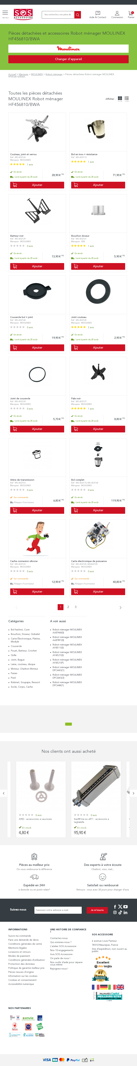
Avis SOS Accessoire (61, 954)
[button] (3, 793)
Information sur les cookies (22, 976)
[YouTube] (125, 909)
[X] (120, 909)
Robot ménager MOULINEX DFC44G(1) (67, 669)
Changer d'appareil (68, 59)
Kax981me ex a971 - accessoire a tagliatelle (36, 820)
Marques (23, 74)
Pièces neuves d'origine (21, 972)
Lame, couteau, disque (23, 664)
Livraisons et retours (19, 952)
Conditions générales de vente (25, 944)
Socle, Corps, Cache (22, 687)
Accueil (12, 74)
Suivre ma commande (19, 936)
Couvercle (16, 646)
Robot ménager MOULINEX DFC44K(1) (67, 684)
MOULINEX (37, 74)
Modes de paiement (19, 956)
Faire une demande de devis (23, 940)
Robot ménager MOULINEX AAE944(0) (67, 631)
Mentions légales (17, 948)
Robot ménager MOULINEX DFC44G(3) (67, 676)
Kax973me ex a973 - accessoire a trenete (95, 819)
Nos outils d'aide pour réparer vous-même (66, 963)
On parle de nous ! (60, 958)
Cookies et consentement (22, 980)
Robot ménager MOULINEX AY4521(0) (67, 654)
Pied (13, 678)
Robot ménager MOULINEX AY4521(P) (67, 661)
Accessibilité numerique (21, 984)
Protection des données (21, 964)
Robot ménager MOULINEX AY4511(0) (67, 646)
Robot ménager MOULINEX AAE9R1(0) (67, 638)
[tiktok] (120, 915)
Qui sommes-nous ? (61, 942)
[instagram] (115, 915)
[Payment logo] (68, 1060)
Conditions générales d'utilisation (26, 960)
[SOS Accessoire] (23, 15)
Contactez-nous (59, 938)
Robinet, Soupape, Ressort (25, 682)
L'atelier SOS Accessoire (63, 946)
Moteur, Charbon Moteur (24, 669)
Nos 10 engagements (61, 950)
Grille (13, 655)
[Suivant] (119, 608)
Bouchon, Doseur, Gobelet (25, 634)
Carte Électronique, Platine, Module (25, 640)
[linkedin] (125, 915)
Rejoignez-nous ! (59, 969)
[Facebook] (115, 909)
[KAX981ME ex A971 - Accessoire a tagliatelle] (41, 786)
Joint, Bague (18, 660)
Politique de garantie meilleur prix (26, 968)
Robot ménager (54, 74)
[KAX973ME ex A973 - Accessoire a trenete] (96, 786)
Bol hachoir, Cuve (20, 630)
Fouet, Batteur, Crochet (24, 651)
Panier (14, 673)
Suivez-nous (18, 909)
